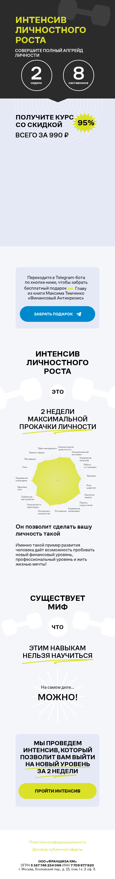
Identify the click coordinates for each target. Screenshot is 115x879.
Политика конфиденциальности (57, 842)
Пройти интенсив (57, 791)
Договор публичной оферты (57, 849)
